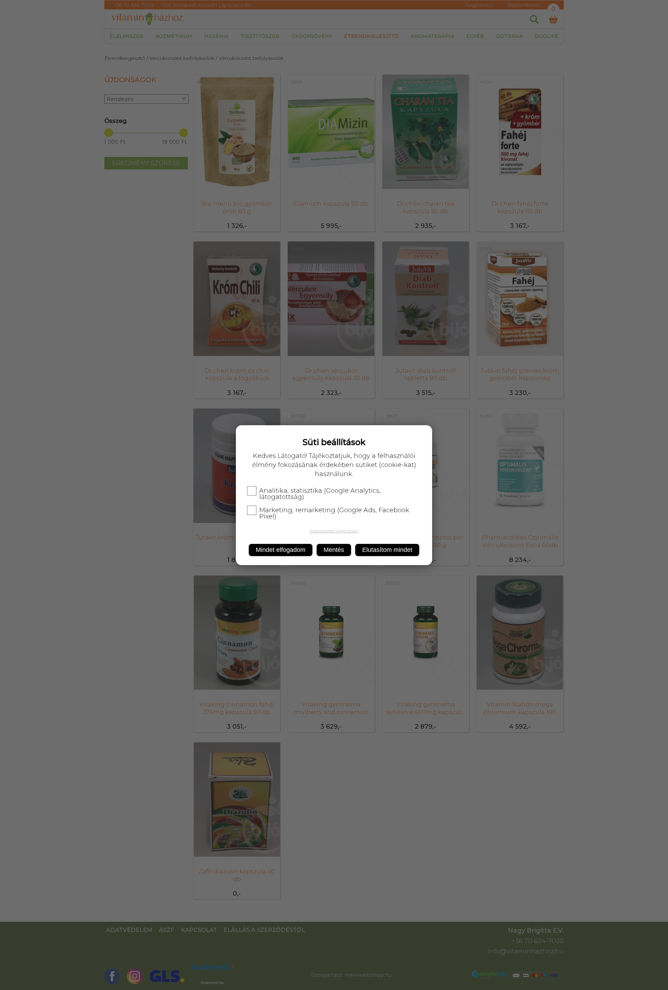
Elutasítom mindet (387, 549)
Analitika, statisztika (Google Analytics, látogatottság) (320, 494)
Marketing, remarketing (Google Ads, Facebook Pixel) (334, 513)
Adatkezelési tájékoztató (334, 530)
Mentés (334, 549)
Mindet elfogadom (280, 549)
